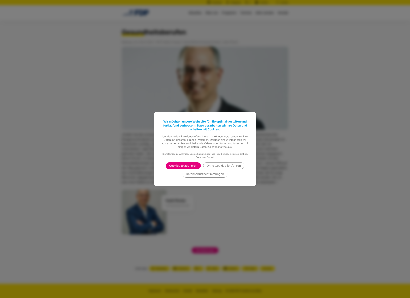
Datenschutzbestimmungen (205, 174)
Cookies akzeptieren (183, 165)
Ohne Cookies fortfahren (224, 165)
